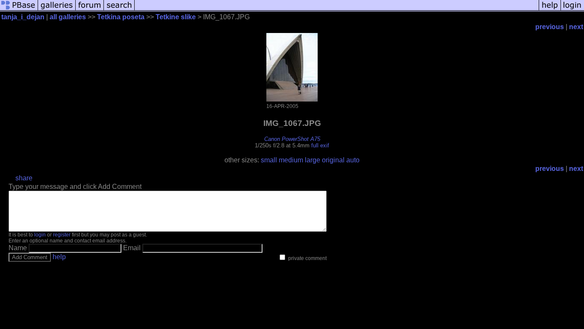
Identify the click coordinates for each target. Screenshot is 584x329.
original (333, 160)
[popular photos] (337, 9)
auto (353, 160)
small (269, 160)
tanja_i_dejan (22, 17)
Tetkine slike (176, 17)
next (576, 26)
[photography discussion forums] (90, 9)
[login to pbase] (572, 9)
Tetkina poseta (121, 17)
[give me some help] (550, 9)
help (59, 256)
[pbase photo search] (119, 9)
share (23, 178)
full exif (320, 145)
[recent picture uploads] (57, 9)
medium (291, 160)
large (312, 160)
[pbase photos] (19, 9)
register (62, 235)
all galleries (68, 17)
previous (549, 26)
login (40, 235)
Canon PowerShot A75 (292, 139)
